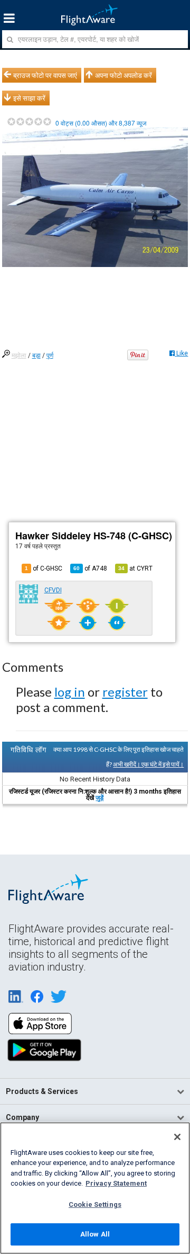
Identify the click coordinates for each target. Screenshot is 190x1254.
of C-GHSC (43, 568)
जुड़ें (99, 798)
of (90, 568)
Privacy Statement (116, 1183)
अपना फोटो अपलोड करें (123, 75)
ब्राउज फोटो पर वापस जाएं (45, 75)
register (125, 691)
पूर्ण (49, 355)
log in (69, 691)
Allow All (95, 1234)
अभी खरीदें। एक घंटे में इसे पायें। (148, 764)
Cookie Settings (95, 1204)
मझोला (19, 355)
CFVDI (53, 590)
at (135, 568)
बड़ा (36, 355)
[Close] (177, 1137)
